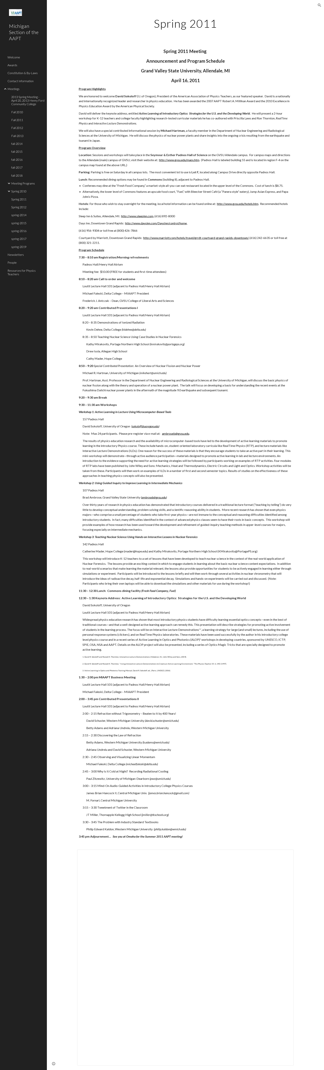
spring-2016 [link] (18, 231)
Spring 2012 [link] (18, 207)
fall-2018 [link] (16, 175)
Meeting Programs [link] (23, 183)
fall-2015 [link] (16, 151)
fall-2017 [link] (16, 167)
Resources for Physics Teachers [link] (22, 272)
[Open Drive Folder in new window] (286, 854)
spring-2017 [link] (18, 238)
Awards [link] (12, 65)
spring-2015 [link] (18, 223)
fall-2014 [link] (16, 143)
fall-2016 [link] (16, 159)
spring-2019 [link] (18, 247)
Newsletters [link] (16, 254)
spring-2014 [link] (18, 215)
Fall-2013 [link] (17, 136)
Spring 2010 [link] (18, 191)
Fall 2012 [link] (17, 127)
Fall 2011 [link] (17, 120)
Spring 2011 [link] (18, 199)
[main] (185, 23)
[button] (319, 5)
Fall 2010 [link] (17, 112)
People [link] (12, 262)
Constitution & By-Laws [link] (23, 73)
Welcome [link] (14, 57)
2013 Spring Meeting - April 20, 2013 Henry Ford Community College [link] (27, 100)
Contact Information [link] (21, 81)
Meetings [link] (14, 89)
